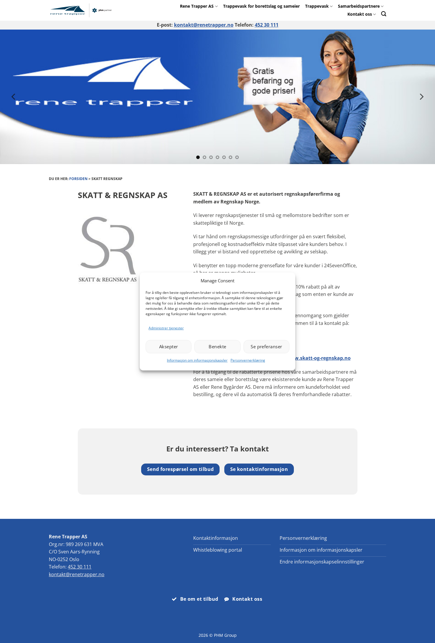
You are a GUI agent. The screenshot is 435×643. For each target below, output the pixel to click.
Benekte (217, 346)
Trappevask (317, 6)
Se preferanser (266, 346)
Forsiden (78, 178)
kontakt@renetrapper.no (203, 25)
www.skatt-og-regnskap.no (318, 358)
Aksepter (168, 346)
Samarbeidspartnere (359, 6)
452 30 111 (266, 25)
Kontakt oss (359, 14)
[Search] (383, 13)
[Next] (421, 96)
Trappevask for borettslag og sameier (261, 6)
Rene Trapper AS (197, 6)
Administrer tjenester (166, 328)
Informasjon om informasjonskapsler (197, 360)
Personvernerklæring (248, 360)
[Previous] (14, 96)
